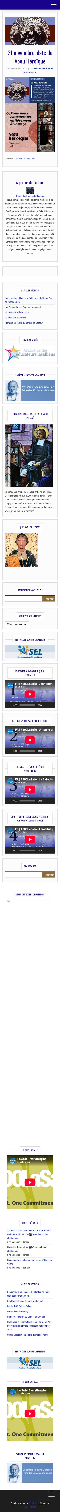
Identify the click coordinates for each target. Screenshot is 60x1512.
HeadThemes (30, 1507)
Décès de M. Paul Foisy (15, 317)
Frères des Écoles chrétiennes (30, 196)
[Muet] (45, 705)
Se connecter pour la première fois (22, 1260)
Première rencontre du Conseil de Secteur (24, 322)
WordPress (33, 1503)
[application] (30, 694)
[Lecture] (9, 705)
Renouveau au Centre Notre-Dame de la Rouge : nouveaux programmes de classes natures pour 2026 (29, 1325)
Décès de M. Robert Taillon (17, 312)
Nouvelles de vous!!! (16, 1247)
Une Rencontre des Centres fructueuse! (23, 307)
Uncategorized (29, 158)
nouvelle (19, 158)
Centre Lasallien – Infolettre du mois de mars (27, 1334)
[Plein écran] (50, 705)
